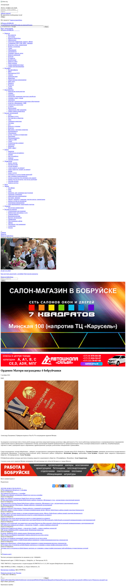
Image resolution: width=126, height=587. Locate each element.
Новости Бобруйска (14, 38)
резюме (10, 154)
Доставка (11, 123)
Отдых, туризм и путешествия (17, 134)
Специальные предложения (17, 211)
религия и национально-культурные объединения (23, 101)
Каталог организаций (11, 113)
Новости (7, 33)
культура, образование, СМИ (17, 103)
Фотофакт (7, 68)
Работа (6, 149)
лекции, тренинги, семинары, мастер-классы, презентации (26, 199)
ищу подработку (13, 156)
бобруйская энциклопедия (16, 91)
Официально (12, 40)
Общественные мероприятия (17, 80)
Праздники (11, 136)
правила (10, 158)
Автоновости (12, 51)
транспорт (11, 95)
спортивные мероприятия (16, 203)
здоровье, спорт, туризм (15, 98)
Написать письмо (9, 25)
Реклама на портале (21, 25)
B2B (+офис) (12, 148)
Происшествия (12, 76)
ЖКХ (10, 71)
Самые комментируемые (16, 65)
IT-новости (11, 58)
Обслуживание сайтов (15, 221)
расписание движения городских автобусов (22, 96)
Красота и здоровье (14, 126)
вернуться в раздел (7, 353)
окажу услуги (12, 173)
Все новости (12, 35)
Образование (12, 50)
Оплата (30, 25)
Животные (11, 78)
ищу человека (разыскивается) (17, 176)
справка (10, 93)
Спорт (10, 48)
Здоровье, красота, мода (15, 53)
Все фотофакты (13, 70)
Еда (9, 124)
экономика (11, 100)
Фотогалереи (12, 108)
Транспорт (11, 144)
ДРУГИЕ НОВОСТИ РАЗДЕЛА (11, 488)
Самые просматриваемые (16, 66)
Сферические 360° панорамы (17, 109)
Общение (7, 206)
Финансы (11, 146)
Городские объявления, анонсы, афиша (20, 41)
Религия (10, 56)
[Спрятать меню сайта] (1, 576)
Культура (11, 85)
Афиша (6, 186)
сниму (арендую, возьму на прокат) (19, 169)
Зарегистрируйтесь (16, 20)
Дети (9, 119)
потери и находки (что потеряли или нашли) (22, 178)
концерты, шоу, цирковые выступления (20, 193)
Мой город (11, 81)
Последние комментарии (16, 207)
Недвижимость (13, 131)
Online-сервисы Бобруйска (16, 111)
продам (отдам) (13, 164)
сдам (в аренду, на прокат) (16, 168)
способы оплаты (13, 159)
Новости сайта (12, 61)
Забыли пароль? (6, 13)
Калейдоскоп (12, 60)
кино (9, 189)
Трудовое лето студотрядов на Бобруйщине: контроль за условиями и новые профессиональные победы (33, 548)
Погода (89, 580)
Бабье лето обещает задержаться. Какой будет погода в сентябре (21, 498)
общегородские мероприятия (17, 196)
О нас (2, 25)
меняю (10, 171)
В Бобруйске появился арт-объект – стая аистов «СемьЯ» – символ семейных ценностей (29, 528)
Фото (6, 184)
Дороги (10, 75)
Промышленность (13, 138)
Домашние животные (15, 121)
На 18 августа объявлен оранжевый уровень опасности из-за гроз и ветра (24, 538)
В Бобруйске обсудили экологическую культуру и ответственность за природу (25, 518)
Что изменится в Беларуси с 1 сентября (13, 493)
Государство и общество (15, 118)
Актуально (11, 36)
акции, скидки (12, 163)
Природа (11, 83)
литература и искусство (15, 104)
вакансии (11, 151)
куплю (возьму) (13, 166)
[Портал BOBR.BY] (7, 23)
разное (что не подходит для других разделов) (22, 179)
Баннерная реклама (14, 216)
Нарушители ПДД (14, 73)
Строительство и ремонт (16, 143)
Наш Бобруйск (9, 90)
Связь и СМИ (12, 139)
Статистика (11, 226)
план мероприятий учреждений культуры (21, 204)
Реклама (18, 573)
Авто (9, 114)
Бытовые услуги (13, 116)
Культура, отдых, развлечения (17, 45)
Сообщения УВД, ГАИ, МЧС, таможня (20, 43)
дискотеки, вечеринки (15, 194)
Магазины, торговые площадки (18, 129)
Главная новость (13, 214)
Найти (3, 280)
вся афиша (11, 188)
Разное (10, 88)
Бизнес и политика (14, 46)
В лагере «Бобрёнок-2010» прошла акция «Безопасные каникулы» (21, 533)
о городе (10, 106)
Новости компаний (14, 55)
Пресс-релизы (12, 63)
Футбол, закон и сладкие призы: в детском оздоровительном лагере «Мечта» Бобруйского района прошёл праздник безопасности (41, 513)
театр (9, 191)
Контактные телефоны (8, 570)
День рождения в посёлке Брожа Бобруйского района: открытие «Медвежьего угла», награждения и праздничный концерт (39, 503)
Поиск (46, 26)
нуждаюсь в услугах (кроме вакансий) (20, 174)
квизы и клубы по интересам (17, 201)
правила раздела (13, 183)
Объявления (8, 161)
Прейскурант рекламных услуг (18, 212)
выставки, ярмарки (14, 198)
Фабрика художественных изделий (77, 548)
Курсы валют (79, 580)
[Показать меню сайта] (1, 231)
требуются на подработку (16, 153)
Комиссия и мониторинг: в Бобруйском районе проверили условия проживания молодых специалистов (33, 543)
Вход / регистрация (7, 28)
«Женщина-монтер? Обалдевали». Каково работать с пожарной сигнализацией (26, 508)
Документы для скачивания (16, 224)
